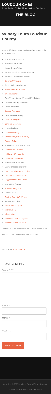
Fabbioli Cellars (11, 141)
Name (6, 305)
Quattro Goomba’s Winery (16, 197)
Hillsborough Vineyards (14, 158)
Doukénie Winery (12, 132)
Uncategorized (21, 249)
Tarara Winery (10, 209)
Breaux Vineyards (12, 93)
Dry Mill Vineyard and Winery (17, 136)
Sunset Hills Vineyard (13, 205)
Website (6, 330)
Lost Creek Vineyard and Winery (18, 171)
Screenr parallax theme (18, 389)
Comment (8, 270)
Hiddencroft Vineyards (14, 154)
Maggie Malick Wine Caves (16, 179)
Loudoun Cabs (17, 5)
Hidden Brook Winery (14, 149)
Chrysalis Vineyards (13, 119)
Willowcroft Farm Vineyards (16, 218)
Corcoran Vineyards (13, 124)
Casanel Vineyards (12, 111)
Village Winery (10, 214)
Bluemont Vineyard (13, 81)
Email (6, 318)
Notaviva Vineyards (13, 188)
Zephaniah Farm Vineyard (15, 222)
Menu (46, 12)
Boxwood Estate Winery (15, 89)
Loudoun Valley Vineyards (16, 175)
